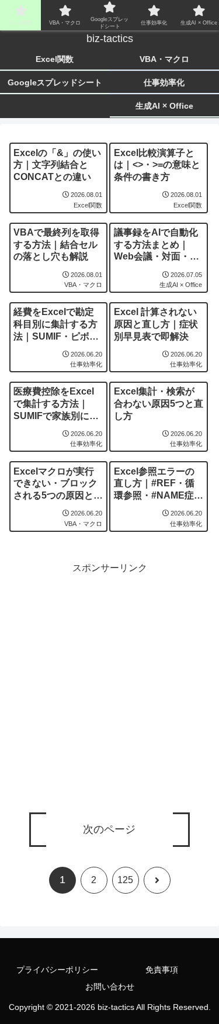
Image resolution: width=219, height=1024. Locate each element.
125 (125, 880)
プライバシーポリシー (57, 969)
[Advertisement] (109, 686)
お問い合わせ (109, 986)
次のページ (109, 829)
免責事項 (161, 969)
